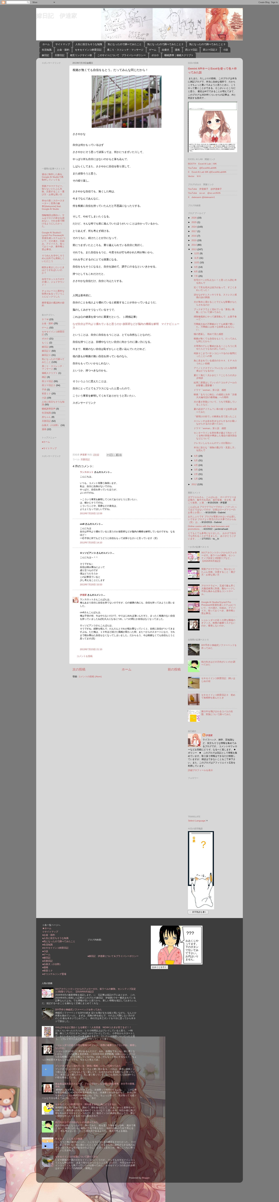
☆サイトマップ (50, 931)
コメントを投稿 (85, 656)
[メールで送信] (108, 455)
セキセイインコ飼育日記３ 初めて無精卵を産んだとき (218, 696)
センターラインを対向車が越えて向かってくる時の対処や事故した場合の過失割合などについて (215, 435)
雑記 (44, 377)
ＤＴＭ (45, 319)
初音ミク (46, 393)
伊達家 (83, 595)
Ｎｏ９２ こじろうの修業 (68, 1138)
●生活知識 (47, 944)
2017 (194, 231)
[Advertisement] (100, 427)
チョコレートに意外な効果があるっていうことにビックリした (53, 294)
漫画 (177, 49)
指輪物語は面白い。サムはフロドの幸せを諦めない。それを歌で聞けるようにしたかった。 (53, 221)
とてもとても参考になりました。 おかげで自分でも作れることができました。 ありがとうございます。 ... (212, 536)
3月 (196, 469)
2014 (194, 245)
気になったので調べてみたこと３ (207, 44)
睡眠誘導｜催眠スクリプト (178, 55)
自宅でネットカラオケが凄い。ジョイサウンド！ (53, 282)
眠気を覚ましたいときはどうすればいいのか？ (53, 270)
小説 (225, 49)
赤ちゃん (46, 417)
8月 (196, 271)
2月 (196, 474)
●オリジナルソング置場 (54, 974)
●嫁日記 (46, 957)
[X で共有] (114, 455)
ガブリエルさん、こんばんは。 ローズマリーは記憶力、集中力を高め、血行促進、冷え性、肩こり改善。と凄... (212, 500)
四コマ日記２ (210, 49)
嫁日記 (45, 55)
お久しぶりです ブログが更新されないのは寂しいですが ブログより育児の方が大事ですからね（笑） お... (212, 519)
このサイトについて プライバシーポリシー (121, 55)
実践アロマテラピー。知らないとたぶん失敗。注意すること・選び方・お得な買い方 (53, 190)
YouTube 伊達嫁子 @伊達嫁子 (205, 189)
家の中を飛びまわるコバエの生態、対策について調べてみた (217, 712)
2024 (194, 226)
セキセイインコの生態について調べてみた (76, 1156)
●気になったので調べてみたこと (58, 941)
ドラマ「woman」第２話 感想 (210, 390)
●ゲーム (46, 954)
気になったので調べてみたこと (125, 44)
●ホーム (46, 442)
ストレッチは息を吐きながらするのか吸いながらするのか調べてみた (215, 422)
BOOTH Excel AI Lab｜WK (202, 163)
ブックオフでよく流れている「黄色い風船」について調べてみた (214, 310)
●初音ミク (47, 970)
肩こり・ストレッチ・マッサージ (125, 49)
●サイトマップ (49, 448)
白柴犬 (165, 49)
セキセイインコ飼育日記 (88, 49)
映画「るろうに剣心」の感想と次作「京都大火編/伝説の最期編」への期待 (215, 396)
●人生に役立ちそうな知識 (55, 938)
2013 (194, 249)
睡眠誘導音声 (48, 408)
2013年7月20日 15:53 (91, 584)
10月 (197, 262)
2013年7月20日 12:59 (91, 513)
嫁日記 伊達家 (56, 15)
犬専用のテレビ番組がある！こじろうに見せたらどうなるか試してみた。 (215, 347)
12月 (197, 253)
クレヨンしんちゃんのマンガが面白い (213, 443)
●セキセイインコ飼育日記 (55, 948)
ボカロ (155, 55)
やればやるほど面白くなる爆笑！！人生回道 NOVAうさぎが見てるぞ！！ (93, 1027)
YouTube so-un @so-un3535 (204, 193)
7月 (196, 276)
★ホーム (46, 928)
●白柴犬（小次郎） (52, 964)
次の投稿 (78, 669)
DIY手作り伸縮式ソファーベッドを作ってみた (78, 1009)
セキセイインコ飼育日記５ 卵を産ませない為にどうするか (85, 1104)
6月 (196, 456)
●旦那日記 (47, 961)
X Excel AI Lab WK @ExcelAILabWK (207, 172)
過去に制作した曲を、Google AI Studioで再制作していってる (53, 177)
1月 (196, 478)
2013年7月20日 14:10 (91, 542)
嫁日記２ (46, 351)
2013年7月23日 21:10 (91, 649)
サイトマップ (62, 44)
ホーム (46, 44)
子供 (44, 389)
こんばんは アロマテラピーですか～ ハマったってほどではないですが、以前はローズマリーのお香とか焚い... (212, 509)
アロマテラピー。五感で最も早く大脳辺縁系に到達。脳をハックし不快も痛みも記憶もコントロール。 (218, 589)
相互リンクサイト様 (81, 55)
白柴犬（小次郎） (51, 425)
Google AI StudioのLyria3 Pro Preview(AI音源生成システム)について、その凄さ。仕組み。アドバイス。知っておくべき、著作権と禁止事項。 (53, 241)
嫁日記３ (46, 355)
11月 (196, 258)
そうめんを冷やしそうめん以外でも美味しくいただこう (53, 258)
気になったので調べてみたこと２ (165, 44)
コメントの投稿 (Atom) (90, 676)
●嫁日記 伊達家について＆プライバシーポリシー (113, 956)
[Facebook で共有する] (117, 455)
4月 (196, 465)
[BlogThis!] (111, 455)
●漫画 (45, 967)
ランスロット (86, 472)
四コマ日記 (191, 49)
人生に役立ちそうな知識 (88, 44)
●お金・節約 (48, 935)
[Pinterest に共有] (120, 455)
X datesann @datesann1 (201, 197)
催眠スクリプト (50, 373)
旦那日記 (59, 55)
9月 (196, 267)
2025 (194, 222)
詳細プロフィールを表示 (200, 770)
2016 (194, 235)
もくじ (45, 342)
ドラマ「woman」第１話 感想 (210, 428)
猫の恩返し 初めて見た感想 (208, 334)
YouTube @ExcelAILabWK (202, 168)
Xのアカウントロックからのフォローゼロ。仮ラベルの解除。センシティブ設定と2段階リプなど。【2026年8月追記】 (219, 556)
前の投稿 (174, 669)
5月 (196, 460)
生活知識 (47, 49)
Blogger (146, 1177)
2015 (194, 240)
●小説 (45, 951)
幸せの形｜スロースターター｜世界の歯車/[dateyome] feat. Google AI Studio (53, 204)
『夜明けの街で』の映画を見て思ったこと (215, 416)
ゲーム (152, 49)
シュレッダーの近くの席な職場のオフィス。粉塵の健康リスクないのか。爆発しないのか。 (218, 623)
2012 (194, 484)
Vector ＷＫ (194, 176)
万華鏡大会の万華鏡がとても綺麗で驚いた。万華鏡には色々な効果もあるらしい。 (214, 327)
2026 (194, 217)
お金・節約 (63, 49)
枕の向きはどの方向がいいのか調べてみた (76, 1122)
